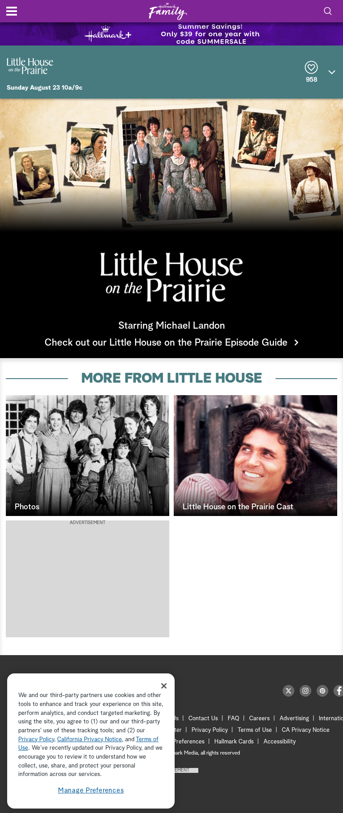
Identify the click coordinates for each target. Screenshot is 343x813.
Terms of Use (255, 730)
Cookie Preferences (179, 742)
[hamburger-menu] (11, 11)
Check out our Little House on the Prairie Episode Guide (166, 343)
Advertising (294, 719)
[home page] (168, 11)
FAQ (233, 719)
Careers (259, 719)
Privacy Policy (210, 730)
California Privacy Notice (89, 740)
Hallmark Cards (234, 742)
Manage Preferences (91, 790)
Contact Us (203, 719)
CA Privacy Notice (306, 730)
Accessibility (280, 742)
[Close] (164, 686)
